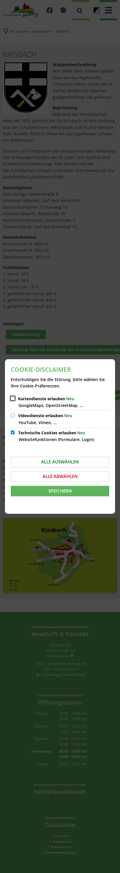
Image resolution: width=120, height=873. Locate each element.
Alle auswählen (60, 462)
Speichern (60, 491)
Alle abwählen (60, 476)
